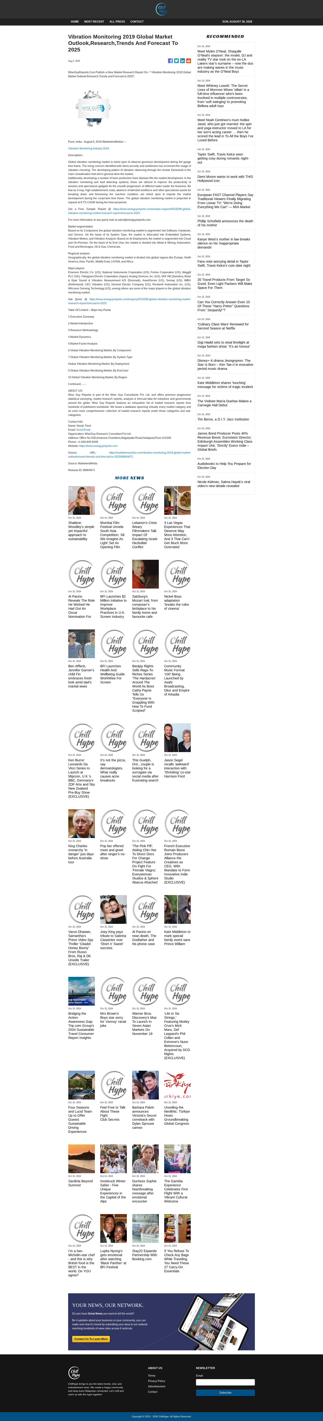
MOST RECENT (94, 21)
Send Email (83, 429)
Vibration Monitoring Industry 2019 (88, 148)
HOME (75, 21)
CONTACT (137, 21)
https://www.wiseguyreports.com (98, 446)
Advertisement (156, 1386)
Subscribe (225, 1392)
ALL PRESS (117, 21)
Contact (152, 1391)
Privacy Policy (156, 1381)
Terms (151, 1375)
